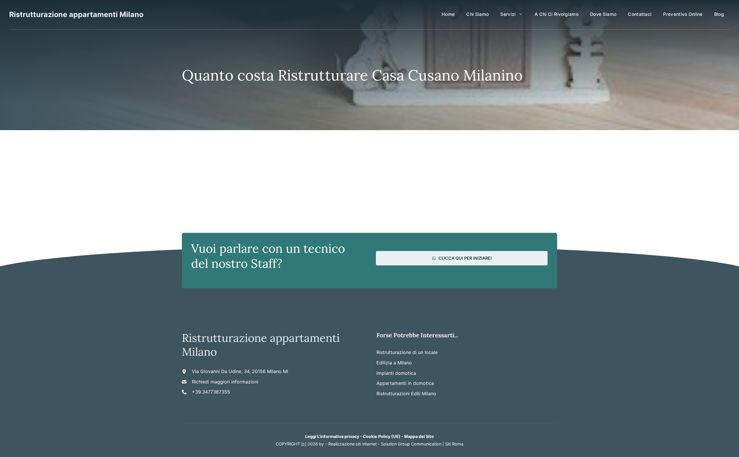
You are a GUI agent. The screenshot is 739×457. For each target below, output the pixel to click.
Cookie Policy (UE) (381, 436)
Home (448, 14)
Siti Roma (454, 443)
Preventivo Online (682, 14)
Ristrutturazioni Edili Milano (406, 393)
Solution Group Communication (411, 443)
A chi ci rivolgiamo (556, 14)
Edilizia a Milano (394, 363)
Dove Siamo (603, 14)
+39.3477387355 (211, 392)
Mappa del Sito (419, 436)
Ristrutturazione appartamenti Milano (76, 14)
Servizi (508, 14)
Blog (719, 14)
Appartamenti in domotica (405, 383)
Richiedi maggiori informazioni (225, 382)
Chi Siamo (477, 14)
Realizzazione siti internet (352, 443)
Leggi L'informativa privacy (332, 436)
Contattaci (640, 14)
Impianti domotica (396, 373)
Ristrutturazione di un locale (407, 352)
